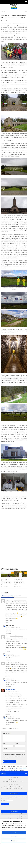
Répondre (8, 622)
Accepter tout (14, 832)
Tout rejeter (14, 840)
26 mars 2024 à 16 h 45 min (17, 662)
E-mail (16, 743)
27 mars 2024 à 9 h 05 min (13, 691)
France (3, 11)
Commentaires (7, 595)
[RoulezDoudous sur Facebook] (26, 773)
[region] (14, 831)
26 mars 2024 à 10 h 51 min (16, 636)
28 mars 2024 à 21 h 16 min (14, 627)
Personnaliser (14, 836)
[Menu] (26, 2)
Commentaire (6, 733)
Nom (4, 743)
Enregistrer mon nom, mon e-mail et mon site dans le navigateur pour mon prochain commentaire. (14, 756)
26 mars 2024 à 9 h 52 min (20, 600)
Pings (18, 595)
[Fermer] (26, 820)
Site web (5, 748)
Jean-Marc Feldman (10, 689)
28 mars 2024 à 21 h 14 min (14, 718)
